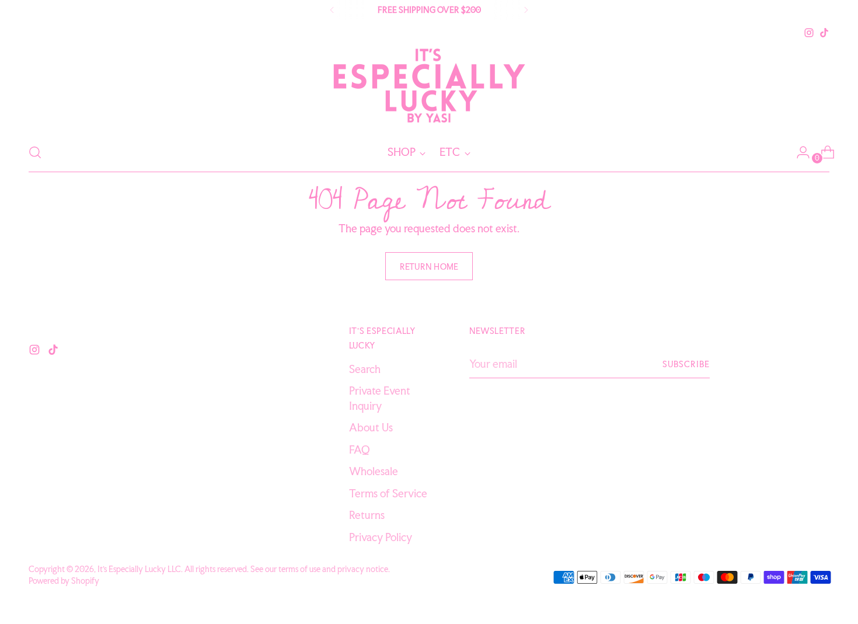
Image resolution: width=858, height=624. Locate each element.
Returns (367, 514)
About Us (371, 427)
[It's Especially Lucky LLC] (429, 87)
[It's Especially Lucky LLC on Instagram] (809, 32)
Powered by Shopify (64, 580)
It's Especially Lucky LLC (139, 569)
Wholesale (373, 471)
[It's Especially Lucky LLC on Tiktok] (824, 32)
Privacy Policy (380, 537)
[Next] (526, 10)
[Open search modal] (35, 152)
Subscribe (686, 364)
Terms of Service (388, 493)
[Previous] (332, 10)
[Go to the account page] (798, 152)
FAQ (359, 449)
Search (365, 368)
